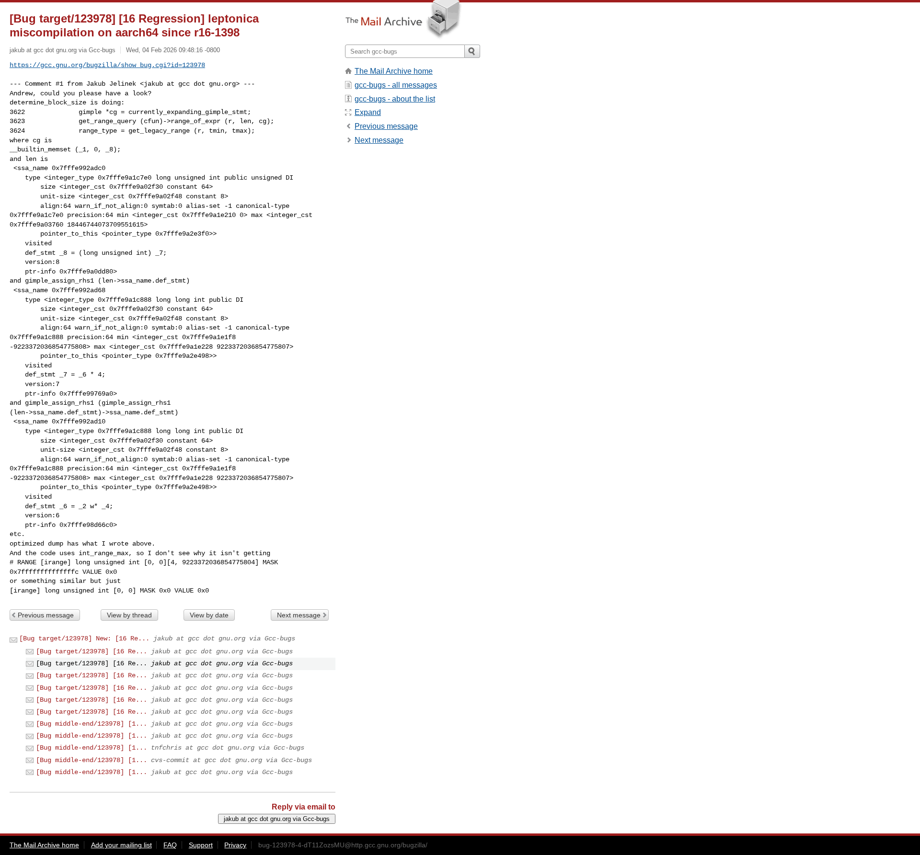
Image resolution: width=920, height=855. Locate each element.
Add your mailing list (121, 845)
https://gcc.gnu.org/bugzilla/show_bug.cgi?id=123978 (107, 65)
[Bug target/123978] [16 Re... (91, 651)
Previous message (46, 615)
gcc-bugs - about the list (395, 99)
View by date (209, 615)
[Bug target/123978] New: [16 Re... (84, 638)
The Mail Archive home (394, 71)
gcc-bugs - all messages (396, 85)
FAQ (170, 845)
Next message (299, 615)
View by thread (129, 615)
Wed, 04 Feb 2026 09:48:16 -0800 (173, 50)
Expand (368, 112)
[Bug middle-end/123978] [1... (91, 724)
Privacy (235, 845)
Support (201, 845)
